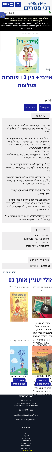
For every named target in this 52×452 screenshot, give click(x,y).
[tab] (40, 116)
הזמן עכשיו (30, 107)
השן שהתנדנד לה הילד (19, 287)
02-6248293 (7, 13)
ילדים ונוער (47, 33)
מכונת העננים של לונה (19, 340)
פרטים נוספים (43, 384)
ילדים (41, 33)
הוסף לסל (44, 107)
